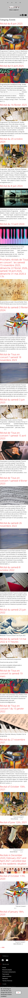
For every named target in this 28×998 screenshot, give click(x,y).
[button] (20, 15)
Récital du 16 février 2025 (13, 104)
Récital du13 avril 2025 (12, 65)
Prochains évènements (9, 972)
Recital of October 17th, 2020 (12, 877)
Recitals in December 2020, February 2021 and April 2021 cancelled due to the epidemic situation (13, 859)
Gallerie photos (6, 976)
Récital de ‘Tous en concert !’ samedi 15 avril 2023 (13, 435)
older (2, 947)
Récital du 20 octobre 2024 (11, 140)
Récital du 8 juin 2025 (11, 23)
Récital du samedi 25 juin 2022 (13, 611)
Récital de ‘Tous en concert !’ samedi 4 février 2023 (13, 480)
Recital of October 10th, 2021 (12, 788)
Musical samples (7, 970)
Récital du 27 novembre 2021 (12, 741)
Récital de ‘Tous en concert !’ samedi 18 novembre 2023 (10, 357)
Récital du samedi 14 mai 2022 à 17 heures (13, 640)
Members (5, 978)
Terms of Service (7, 981)
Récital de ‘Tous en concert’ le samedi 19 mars (11, 673)
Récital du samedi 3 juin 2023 (12, 401)
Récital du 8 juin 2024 (11, 185)
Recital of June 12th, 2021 (13, 822)
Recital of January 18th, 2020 (12, 913)
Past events (5, 974)
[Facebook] (23, 15)
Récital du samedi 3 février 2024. (14, 309)
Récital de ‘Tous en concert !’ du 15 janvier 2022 (12, 708)
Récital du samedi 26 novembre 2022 (11, 524)
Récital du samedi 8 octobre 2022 (10, 569)
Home (4, 967)
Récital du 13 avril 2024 (12, 224)
